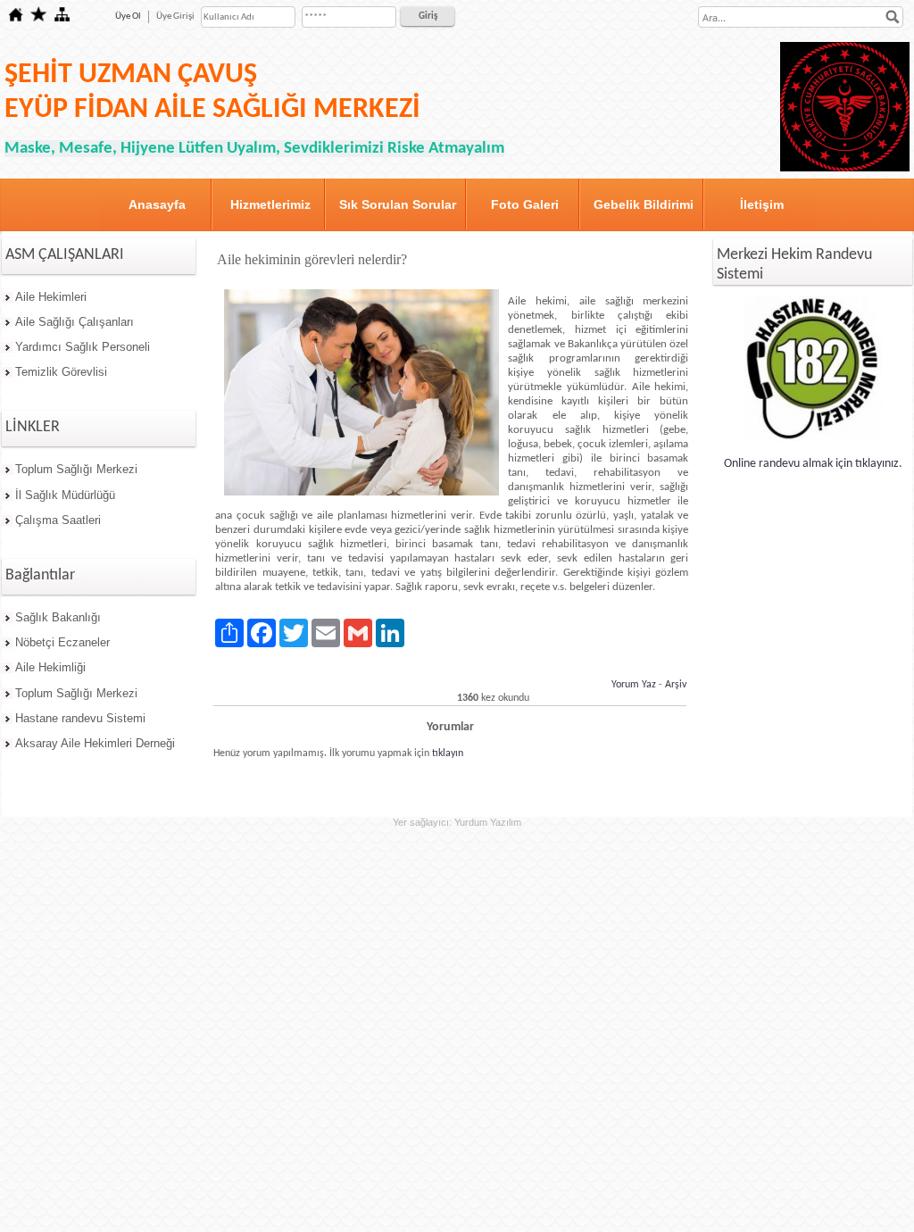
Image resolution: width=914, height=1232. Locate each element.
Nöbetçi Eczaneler (62, 642)
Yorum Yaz (633, 684)
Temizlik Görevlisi (61, 372)
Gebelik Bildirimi (644, 204)
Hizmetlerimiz (270, 204)
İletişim (762, 204)
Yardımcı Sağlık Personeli (82, 347)
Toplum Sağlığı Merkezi (76, 469)
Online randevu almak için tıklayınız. (813, 463)
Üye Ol (128, 16)
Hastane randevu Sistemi (80, 718)
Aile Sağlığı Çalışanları (74, 322)
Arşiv (675, 684)
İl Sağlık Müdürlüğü (65, 495)
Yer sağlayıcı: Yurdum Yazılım (457, 822)
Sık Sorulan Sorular (397, 204)
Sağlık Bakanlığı (58, 617)
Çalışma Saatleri (58, 520)
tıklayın (447, 753)
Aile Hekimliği (50, 667)
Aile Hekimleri (51, 297)
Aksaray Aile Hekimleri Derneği (95, 743)
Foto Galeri (525, 204)
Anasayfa (157, 204)
